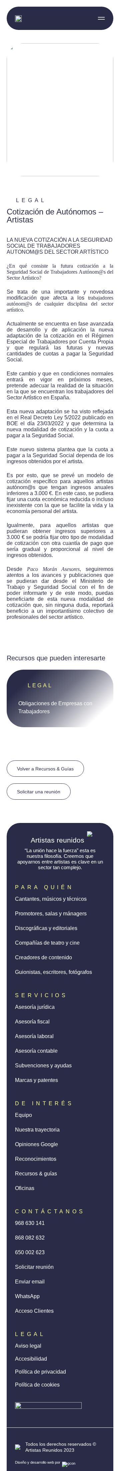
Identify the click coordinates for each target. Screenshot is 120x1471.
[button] (101, 18)
